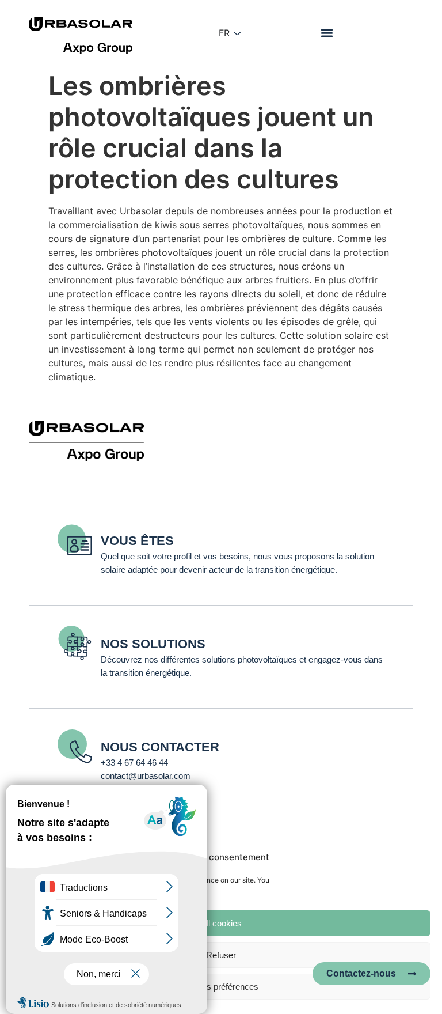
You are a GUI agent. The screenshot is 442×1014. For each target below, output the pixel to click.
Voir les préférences (221, 987)
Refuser (221, 955)
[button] (326, 32)
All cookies (221, 923)
